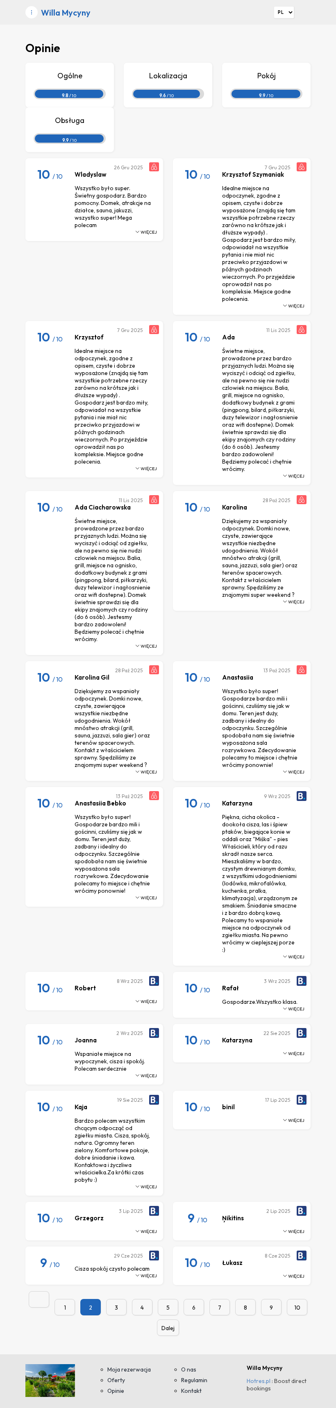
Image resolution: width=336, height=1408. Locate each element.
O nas (188, 1369)
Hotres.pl (258, 1381)
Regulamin (194, 1380)
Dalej (168, 1328)
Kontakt (191, 1390)
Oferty (116, 1380)
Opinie (115, 1390)
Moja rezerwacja (129, 1369)
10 (297, 1307)
